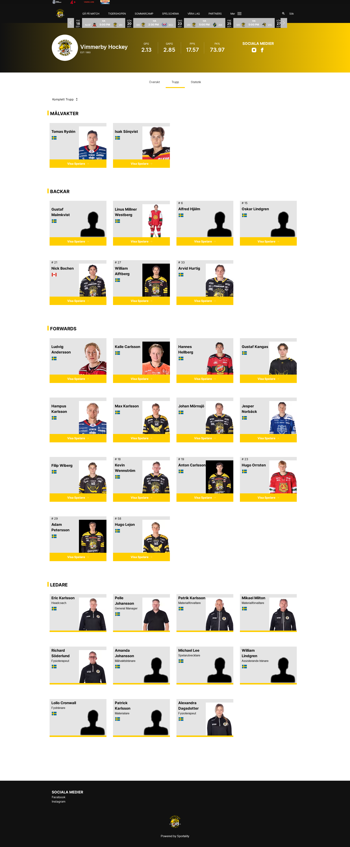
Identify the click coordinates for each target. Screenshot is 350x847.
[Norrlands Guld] (108, 2)
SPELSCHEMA (170, 13)
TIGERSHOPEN (117, 13)
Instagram (58, 801)
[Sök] (283, 13)
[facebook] (262, 51)
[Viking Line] (92, 2)
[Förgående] (70, 23)
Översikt (154, 82)
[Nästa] (284, 23)
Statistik (196, 82)
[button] (103, 23)
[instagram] (254, 51)
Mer (232, 13)
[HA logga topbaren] (60, 2)
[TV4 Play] (76, 2)
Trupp (175, 82)
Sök (291, 13)
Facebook (58, 797)
